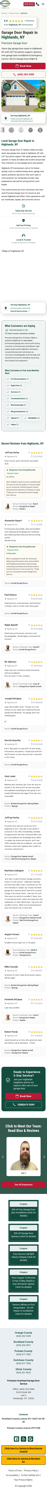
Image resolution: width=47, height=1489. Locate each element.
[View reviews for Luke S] (8, 919)
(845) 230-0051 (23, 1345)
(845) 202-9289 (25, 74)
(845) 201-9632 (23, 1372)
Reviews (4, 13)
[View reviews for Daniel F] (8, 648)
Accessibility (12, 1475)
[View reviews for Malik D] (8, 953)
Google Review (30, 1439)
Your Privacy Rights (23, 1480)
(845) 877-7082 (23, 1354)
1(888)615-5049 (25, 1104)
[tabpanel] (23, 1156)
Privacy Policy (30, 1470)
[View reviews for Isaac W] (8, 685)
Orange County (14, 13)
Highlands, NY (12, 456)
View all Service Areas (18, 311)
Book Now (25, 66)
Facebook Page (16, 1439)
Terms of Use (14, 1470)
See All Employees (24, 1184)
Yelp (23, 1439)
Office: (23, 1389)
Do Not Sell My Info (30, 1475)
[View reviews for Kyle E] (8, 506)
